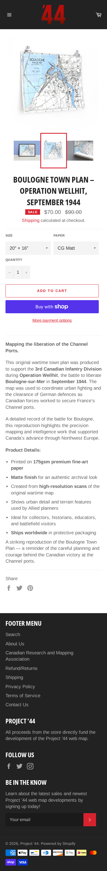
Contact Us (17, 704)
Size (9, 235)
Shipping (31, 220)
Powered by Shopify (58, 844)
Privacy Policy (20, 686)
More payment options (52, 320)
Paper (59, 235)
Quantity (13, 260)
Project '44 (29, 844)
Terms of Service (22, 695)
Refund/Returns (21, 668)
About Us (14, 643)
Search (12, 634)
